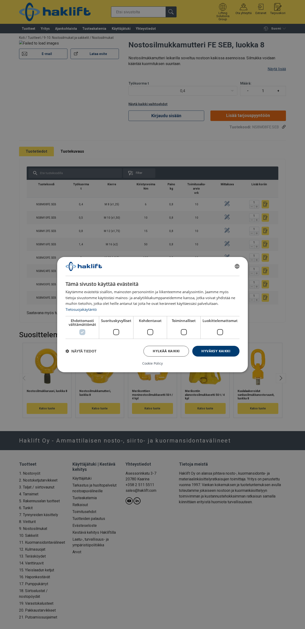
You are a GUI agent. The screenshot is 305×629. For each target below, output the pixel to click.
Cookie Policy (152, 363)
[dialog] (152, 314)
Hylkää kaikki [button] (166, 351)
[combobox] (237, 266)
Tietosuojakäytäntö (81, 309)
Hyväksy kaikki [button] (215, 351)
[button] (81, 351)
